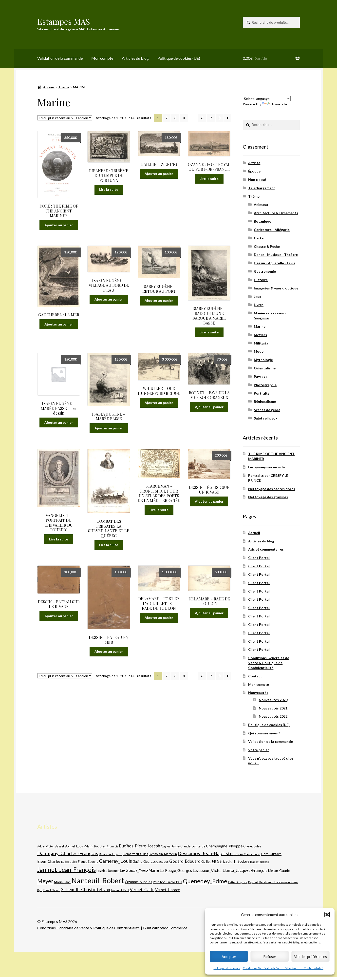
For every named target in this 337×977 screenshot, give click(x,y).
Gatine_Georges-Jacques (150, 861)
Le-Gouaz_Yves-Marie (139, 870)
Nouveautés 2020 (273, 700)
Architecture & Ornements (276, 213)
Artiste (254, 163)
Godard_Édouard (185, 861)
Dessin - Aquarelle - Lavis (274, 263)
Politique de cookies (227, 968)
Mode (258, 351)
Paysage (260, 376)
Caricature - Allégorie (272, 230)
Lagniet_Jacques (107, 871)
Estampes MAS (63, 21)
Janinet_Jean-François (66, 869)
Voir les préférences (310, 956)
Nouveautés (258, 692)
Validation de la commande (60, 58)
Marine (259, 326)
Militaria (261, 343)
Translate (279, 104)
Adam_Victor (45, 846)
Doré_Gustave (271, 854)
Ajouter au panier (58, 225)
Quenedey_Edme (205, 880)
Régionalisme (265, 401)
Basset (59, 846)
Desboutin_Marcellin (163, 854)
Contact (255, 676)
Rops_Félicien (51, 890)
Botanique (262, 221)
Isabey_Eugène (259, 861)
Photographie (265, 385)
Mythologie (263, 360)
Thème (63, 87)
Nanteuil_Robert (97, 880)
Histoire (261, 280)
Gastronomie (265, 271)
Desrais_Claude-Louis (246, 854)
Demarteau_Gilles (135, 854)
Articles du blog (135, 58)
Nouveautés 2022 (273, 716)
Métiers (260, 335)
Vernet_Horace (167, 889)
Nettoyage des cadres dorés (271, 489)
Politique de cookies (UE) (178, 58)
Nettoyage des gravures (268, 497)
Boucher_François (106, 846)
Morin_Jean (62, 882)
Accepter (229, 956)
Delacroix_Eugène (110, 854)
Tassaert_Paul (120, 890)
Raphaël (253, 882)
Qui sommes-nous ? (264, 733)
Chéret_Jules (252, 846)
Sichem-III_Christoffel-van (85, 889)
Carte (258, 238)
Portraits (261, 393)
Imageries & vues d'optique (276, 288)
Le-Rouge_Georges (176, 870)
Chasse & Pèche (267, 246)
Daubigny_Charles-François (67, 853)
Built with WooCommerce (165, 927)
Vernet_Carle (142, 889)
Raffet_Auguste (237, 882)
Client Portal (259, 558)
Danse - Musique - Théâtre (276, 254)
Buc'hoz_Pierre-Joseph (139, 845)
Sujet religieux (266, 418)
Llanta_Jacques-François (245, 870)
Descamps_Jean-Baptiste (205, 853)
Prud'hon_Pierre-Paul (167, 882)
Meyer (45, 881)
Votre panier (258, 750)
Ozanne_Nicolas (138, 881)
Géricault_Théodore (233, 861)
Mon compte (102, 58)
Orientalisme (265, 368)
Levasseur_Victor (207, 870)
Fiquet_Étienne (88, 861)
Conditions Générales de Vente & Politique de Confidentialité (283, 968)
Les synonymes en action (268, 467)
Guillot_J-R (208, 861)
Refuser (269, 956)
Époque (254, 171)
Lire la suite (108, 189)
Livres (258, 305)
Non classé (257, 179)
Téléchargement (261, 188)
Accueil (49, 87)
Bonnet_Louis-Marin (79, 846)
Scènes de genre (267, 410)
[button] (327, 914)
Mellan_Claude (279, 871)
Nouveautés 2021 (273, 708)
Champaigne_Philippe (224, 845)
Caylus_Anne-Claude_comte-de (183, 846)
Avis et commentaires (266, 549)
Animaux (261, 204)
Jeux (257, 296)
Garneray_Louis (115, 861)
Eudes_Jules (69, 861)
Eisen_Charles (48, 861)
